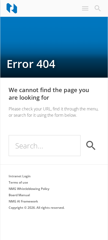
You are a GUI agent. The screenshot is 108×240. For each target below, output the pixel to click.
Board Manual (19, 195)
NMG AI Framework (23, 201)
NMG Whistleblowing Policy (29, 188)
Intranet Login (20, 176)
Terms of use (18, 182)
